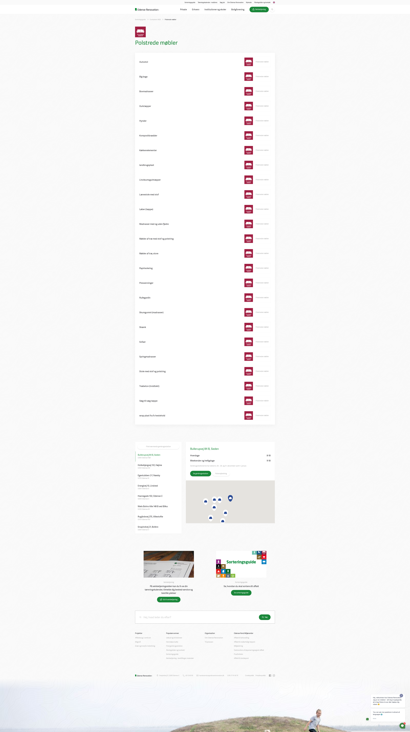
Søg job (222, 2)
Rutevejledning (221, 473)
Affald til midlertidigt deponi (244, 642)
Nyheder (249, 2)
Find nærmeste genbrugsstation (158, 446)
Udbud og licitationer (174, 637)
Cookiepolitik (249, 675)
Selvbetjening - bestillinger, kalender (180, 658)
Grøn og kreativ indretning (145, 646)
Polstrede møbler (170, 19)
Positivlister (238, 654)
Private (183, 9)
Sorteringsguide (190, 2)
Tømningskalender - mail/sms (207, 2)
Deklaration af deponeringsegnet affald (249, 650)
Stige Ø (138, 642)
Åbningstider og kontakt (262, 2)
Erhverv (195, 9)
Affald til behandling (241, 637)
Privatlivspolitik (261, 675)
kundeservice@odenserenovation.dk (211, 675)
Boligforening (237, 9)
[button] (230, 498)
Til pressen (209, 642)
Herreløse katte (172, 642)
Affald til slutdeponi (241, 658)
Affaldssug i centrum (143, 637)
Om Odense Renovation (235, 2)
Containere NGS (155, 19)
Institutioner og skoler (215, 9)
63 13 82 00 (189, 675)
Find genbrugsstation (174, 646)
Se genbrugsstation (200, 473)
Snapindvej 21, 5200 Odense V (169, 675)
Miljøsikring (238, 646)
